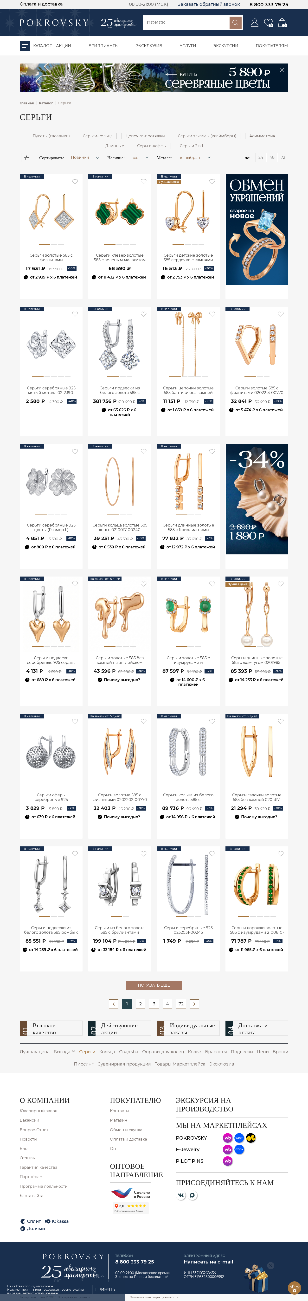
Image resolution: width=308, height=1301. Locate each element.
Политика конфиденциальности (154, 1297)
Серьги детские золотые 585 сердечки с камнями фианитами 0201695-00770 (188, 258)
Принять (105, 1289)
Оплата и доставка (41, 4)
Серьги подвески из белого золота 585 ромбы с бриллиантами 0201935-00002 (51, 930)
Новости (28, 1139)
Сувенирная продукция (124, 1064)
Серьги (87, 1051)
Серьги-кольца (98, 136)
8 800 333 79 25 (269, 4)
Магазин (118, 1120)
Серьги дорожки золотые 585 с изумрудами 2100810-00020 (257, 930)
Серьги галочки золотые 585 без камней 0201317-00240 (257, 797)
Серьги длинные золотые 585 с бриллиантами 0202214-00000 (188, 528)
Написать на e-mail (208, 1262)
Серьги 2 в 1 (191, 146)
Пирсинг (84, 1064)
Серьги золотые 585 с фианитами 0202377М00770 (51, 258)
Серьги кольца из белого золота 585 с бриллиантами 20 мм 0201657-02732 (188, 797)
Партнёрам (31, 1176)
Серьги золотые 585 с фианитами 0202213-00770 (256, 390)
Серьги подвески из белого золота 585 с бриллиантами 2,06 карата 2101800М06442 (119, 390)
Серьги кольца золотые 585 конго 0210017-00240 (119, 527)
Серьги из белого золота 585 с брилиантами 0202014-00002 (120, 930)
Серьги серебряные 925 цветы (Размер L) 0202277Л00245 (51, 528)
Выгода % (64, 1051)
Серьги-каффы (152, 146)
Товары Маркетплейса (180, 1064)
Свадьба (128, 1051)
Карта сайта (31, 1195)
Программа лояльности (44, 1186)
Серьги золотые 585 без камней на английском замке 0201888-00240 (120, 660)
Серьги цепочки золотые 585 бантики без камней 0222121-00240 (188, 390)
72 (181, 1004)
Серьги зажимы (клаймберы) (207, 136)
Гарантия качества (38, 1167)
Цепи (263, 1051)
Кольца (107, 1051)
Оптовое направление (130, 1170)
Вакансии (29, 1120)
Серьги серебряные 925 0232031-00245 (188, 930)
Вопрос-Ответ (34, 1130)
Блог (24, 1148)
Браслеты (216, 1051)
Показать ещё (154, 985)
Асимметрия (262, 136)
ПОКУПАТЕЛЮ (130, 1100)
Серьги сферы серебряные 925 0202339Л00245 (51, 797)
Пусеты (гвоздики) (51, 136)
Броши (280, 1051)
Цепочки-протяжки (145, 136)
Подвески (242, 1051)
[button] (140, 157)
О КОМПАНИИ (45, 1100)
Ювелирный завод (38, 1111)
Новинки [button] (80, 157)
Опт (114, 1148)
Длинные (114, 146)
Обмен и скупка (126, 1130)
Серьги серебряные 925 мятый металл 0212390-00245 (51, 390)
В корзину (51, 290)
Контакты (119, 1111)
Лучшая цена (35, 1051)
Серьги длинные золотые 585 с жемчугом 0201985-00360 (257, 660)
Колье (194, 1051)
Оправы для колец (163, 1051)
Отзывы (28, 1158)
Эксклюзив (221, 1064)
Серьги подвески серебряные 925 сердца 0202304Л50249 (51, 660)
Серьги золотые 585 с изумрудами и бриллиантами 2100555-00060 (188, 660)
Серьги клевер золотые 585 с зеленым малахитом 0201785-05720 (120, 258)
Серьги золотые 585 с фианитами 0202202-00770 (120, 797)
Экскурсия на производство (204, 1104)
